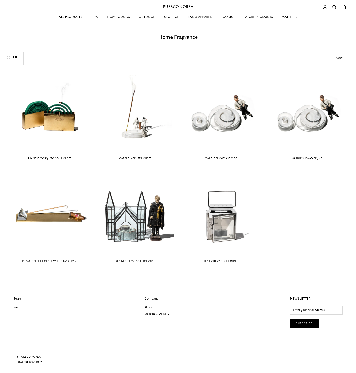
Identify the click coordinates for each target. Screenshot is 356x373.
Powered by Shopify (29, 362)
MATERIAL (289, 17)
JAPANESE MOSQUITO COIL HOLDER (49, 158)
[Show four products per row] (15, 57)
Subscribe (304, 323)
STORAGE (171, 17)
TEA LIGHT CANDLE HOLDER (221, 261)
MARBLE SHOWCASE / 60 (306, 158)
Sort (339, 58)
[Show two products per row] (8, 57)
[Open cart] (344, 7)
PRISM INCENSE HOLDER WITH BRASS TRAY (49, 261)
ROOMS (226, 17)
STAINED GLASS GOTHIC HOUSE (135, 261)
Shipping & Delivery (156, 314)
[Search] (334, 7)
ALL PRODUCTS (70, 17)
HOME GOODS (118, 17)
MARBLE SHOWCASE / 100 (221, 158)
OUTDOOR (147, 17)
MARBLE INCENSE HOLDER (135, 158)
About (148, 307)
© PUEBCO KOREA (28, 357)
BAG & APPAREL (200, 17)
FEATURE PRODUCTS (257, 17)
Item (16, 307)
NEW (94, 17)
